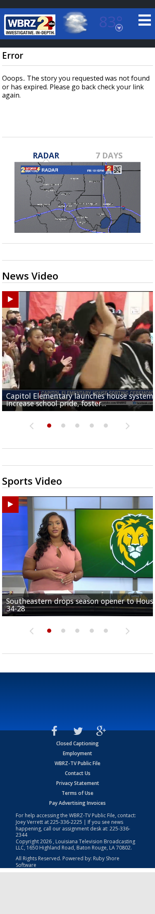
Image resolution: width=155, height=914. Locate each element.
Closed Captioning (77, 743)
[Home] (31, 24)
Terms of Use (77, 793)
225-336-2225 (66, 821)
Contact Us (78, 773)
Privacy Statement (77, 783)
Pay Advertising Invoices (77, 802)
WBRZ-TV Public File (77, 763)
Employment (77, 753)
